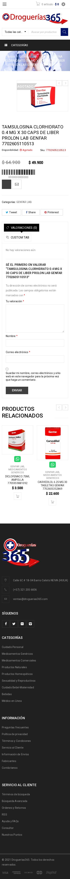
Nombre (12, 336)
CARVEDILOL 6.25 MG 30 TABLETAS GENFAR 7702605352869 (52, 485)
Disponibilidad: (10, 150)
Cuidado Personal (12, 647)
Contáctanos (10, 767)
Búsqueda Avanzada (14, 801)
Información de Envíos (15, 754)
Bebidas (7, 694)
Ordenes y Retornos (14, 807)
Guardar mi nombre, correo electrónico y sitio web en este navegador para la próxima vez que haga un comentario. (33, 376)
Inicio (11, 56)
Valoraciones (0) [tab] (23, 228)
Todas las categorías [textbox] (16, 31)
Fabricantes (9, 761)
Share (32, 212)
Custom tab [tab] (19, 237)
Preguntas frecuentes (15, 727)
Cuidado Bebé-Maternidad (18, 687)
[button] (17, 496)
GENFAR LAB (28, 56)
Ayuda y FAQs (10, 821)
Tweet (13, 212)
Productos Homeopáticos (17, 673)
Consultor (8, 827)
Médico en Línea (12, 700)
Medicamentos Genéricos (17, 653)
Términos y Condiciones (16, 740)
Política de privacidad (15, 734)
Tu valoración (15, 301)
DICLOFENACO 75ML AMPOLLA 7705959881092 (17, 480)
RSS (4, 814)
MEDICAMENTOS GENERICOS (17, 471)
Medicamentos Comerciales (19, 660)
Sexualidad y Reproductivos (19, 680)
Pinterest (53, 212)
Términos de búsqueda (16, 794)
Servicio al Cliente (13, 747)
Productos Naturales (14, 667)
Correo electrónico (18, 352)
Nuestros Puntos (12, 834)
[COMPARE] (6, 184)
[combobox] (15, 32)
